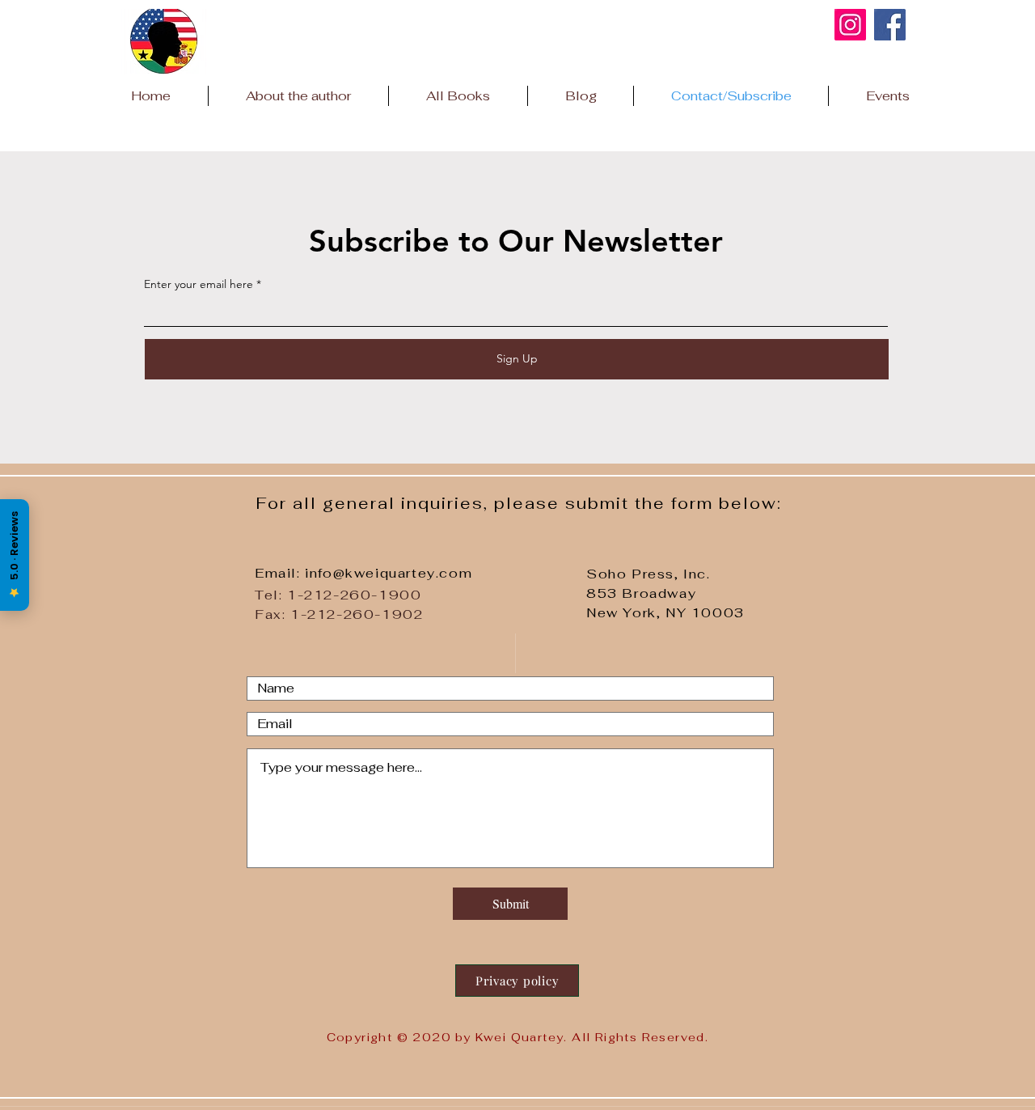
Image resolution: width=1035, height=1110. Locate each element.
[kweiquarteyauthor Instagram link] (850, 24)
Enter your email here (198, 284)
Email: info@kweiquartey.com (363, 573)
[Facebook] (890, 24)
